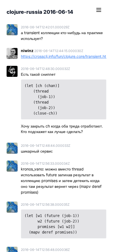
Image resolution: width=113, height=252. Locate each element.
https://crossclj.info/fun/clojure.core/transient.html (65, 56)
